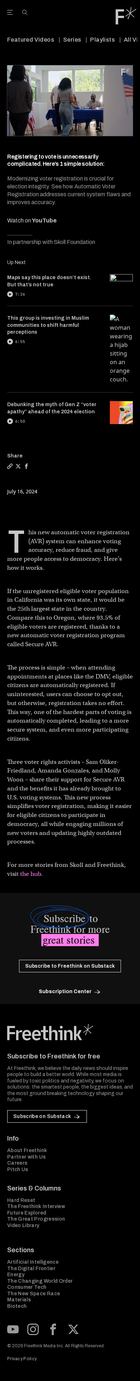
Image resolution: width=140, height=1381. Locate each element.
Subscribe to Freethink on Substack (70, 966)
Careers (17, 1163)
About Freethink (27, 1150)
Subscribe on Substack (42, 1116)
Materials (19, 1299)
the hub (30, 874)
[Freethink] (126, 15)
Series (72, 40)
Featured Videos (30, 40)
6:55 (20, 341)
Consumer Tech (27, 1287)
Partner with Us (26, 1157)
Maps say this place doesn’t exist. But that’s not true (49, 281)
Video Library (23, 1225)
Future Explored (26, 1213)
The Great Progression (36, 1219)
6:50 (20, 421)
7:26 (20, 294)
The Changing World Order (40, 1281)
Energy (15, 1274)
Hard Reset (21, 1200)
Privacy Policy (22, 1358)
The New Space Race (33, 1293)
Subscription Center (65, 991)
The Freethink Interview (36, 1206)
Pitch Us (17, 1169)
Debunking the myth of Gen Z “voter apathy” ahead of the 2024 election (52, 408)
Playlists (102, 40)
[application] (70, 100)
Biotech (17, 1306)
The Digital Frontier (31, 1268)
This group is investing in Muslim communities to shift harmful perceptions (48, 325)
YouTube (44, 220)
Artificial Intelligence (33, 1262)
